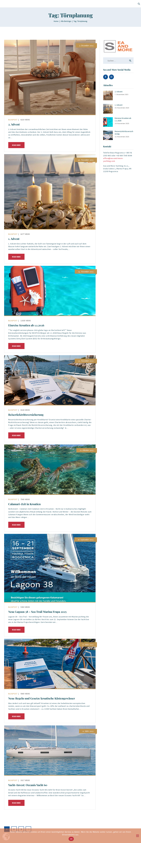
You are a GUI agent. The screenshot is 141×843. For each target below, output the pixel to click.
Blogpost (12, 119)
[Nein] (137, 835)
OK (71, 839)
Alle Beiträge (66, 21)
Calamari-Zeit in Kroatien (24, 504)
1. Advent (13, 238)
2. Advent (14, 124)
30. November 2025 (122, 108)
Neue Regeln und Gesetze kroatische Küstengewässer (41, 698)
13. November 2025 (122, 137)
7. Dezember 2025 (121, 94)
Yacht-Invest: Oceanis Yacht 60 (27, 785)
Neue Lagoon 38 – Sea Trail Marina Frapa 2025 (37, 611)
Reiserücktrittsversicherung (26, 414)
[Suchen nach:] (118, 60)
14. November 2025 (122, 123)
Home (56, 21)
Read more (16, 145)
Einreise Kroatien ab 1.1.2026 (26, 325)
